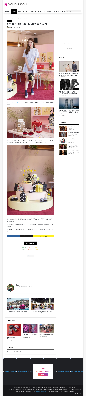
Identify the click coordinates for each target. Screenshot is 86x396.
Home (9, 18)
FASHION (14, 11)
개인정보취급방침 (43, 391)
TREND (19, 11)
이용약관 (38, 391)
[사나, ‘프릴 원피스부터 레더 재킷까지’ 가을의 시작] (63, 134)
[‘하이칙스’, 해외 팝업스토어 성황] (47, 328)
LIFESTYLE (33, 11)
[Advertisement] (55, 4)
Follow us (43, 374)
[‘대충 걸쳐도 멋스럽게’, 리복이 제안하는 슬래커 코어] (63, 146)
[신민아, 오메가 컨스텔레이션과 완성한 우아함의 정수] (63, 152)
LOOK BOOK (26, 11)
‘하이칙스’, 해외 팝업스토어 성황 (46, 334)
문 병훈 (10, 27)
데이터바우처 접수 (47, 11)
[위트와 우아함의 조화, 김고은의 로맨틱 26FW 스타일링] (63, 140)
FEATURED (7, 11)
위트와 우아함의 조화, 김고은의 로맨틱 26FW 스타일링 (73, 140)
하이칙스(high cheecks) (17, 102)
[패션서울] (15, 4)
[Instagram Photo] (9, 364)
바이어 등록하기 (30, 243)
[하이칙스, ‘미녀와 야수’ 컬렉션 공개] (14, 330)
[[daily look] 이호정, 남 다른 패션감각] (30, 328)
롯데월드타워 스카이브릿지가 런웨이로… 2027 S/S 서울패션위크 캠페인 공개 (69, 112)
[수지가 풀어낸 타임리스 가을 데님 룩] (63, 128)
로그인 (16, 351)
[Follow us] (43, 369)
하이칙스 (30, 256)
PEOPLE (39, 11)
